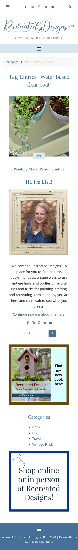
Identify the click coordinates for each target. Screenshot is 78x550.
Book (36, 427)
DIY (39, 155)
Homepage (11, 62)
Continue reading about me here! (39, 314)
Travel (37, 438)
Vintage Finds (43, 444)
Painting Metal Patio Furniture (39, 169)
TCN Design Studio (41, 542)
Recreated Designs (29, 537)
